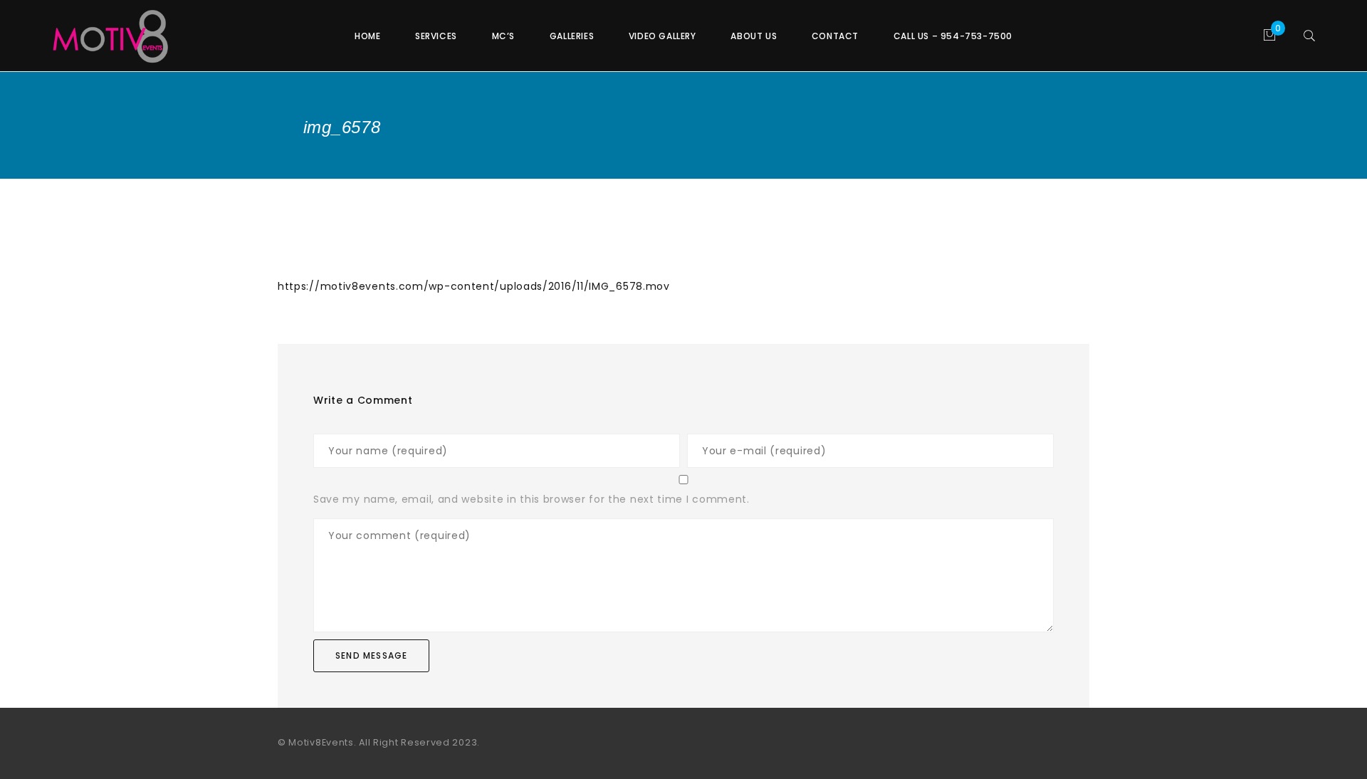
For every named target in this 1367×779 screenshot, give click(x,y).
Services (436, 36)
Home (367, 36)
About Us (753, 36)
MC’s (503, 36)
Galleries (572, 36)
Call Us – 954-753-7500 (953, 36)
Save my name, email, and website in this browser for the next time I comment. (531, 499)
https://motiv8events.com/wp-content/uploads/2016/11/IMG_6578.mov (474, 286)
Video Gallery (662, 36)
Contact (835, 36)
